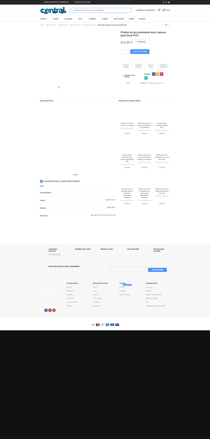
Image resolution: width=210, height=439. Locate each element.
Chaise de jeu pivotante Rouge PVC (162, 125)
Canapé (69, 287)
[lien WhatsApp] (146, 78)
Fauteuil (69, 306)
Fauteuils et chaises (75, 25)
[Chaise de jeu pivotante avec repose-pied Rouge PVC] (127, 144)
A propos (122, 291)
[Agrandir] (58, 87)
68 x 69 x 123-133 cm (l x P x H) (103, 215)
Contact (125, 286)
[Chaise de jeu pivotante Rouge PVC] (161, 112)
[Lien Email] (157, 74)
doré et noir (110, 200)
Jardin (95, 287)
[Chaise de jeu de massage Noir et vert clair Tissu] (161, 144)
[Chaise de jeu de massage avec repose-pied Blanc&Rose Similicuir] (144, 178)
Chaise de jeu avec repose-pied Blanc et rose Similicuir (144, 125)
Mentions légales (152, 298)
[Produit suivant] (169, 25)
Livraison (149, 287)
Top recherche (72, 283)
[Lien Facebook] (163, 2)
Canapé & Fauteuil (62, 25)
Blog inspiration (125, 295)
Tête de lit (70, 298)
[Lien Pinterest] (168, 2)
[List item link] (50, 305)
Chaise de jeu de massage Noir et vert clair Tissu (162, 157)
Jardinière (70, 295)
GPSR (75, 174)
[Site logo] (53, 10)
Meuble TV (70, 291)
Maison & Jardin (50, 25)
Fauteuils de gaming (89, 25)
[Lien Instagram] (166, 2)
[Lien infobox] (125, 64)
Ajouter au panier (139, 51)
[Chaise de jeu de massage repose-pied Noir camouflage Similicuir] (127, 178)
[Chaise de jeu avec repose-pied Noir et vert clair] (161, 178)
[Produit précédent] (163, 25)
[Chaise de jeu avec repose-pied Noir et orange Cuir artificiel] (144, 144)
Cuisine (95, 295)
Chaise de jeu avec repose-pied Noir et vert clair (162, 191)
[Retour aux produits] (166, 25)
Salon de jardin (71, 302)
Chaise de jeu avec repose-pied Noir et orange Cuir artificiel (144, 157)
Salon (95, 291)
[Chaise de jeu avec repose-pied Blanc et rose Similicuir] (144, 112)
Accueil (42, 25)
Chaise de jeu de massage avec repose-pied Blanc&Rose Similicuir (144, 193)
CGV (147, 302)
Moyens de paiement (153, 295)
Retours (149, 291)
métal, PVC (111, 207)
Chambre (96, 302)
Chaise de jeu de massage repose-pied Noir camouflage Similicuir (127, 193)
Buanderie (97, 306)
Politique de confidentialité (156, 306)
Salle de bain (97, 298)
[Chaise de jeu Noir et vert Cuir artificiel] (127, 112)
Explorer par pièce (100, 283)
